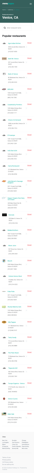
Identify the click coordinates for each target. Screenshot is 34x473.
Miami (4, 444)
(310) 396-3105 (12, 159)
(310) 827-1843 (12, 269)
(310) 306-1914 (12, 128)
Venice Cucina (12, 399)
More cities (25, 448)
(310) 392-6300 (12, 407)
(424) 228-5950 (12, 238)
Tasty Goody (12, 337)
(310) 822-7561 (12, 376)
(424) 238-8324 (12, 315)
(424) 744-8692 (12, 391)
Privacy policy (6, 460)
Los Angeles (5, 442)
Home (4, 9)
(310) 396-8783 (12, 174)
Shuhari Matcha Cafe (14, 307)
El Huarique (11, 135)
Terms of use (6, 457)
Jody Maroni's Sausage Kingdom (15, 182)
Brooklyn (14, 440)
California (10, 9)
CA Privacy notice (7, 462)
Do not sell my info (8, 464)
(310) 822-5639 (12, 191)
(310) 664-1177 (12, 113)
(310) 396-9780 (12, 361)
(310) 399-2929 (12, 254)
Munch (10, 261)
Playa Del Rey (25, 446)
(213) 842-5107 (12, 330)
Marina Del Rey (6, 448)
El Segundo (5, 446)
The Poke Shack (13, 353)
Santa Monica (25, 444)
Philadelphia (25, 442)
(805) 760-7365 (12, 97)
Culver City (15, 444)
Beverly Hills (15, 448)
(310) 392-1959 (12, 67)
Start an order (28, 48)
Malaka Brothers (13, 230)
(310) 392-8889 (12, 346)
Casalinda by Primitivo (15, 105)
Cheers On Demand (14, 120)
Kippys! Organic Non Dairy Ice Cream (16, 198)
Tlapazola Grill (12, 368)
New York (4, 440)
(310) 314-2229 (12, 422)
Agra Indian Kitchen (14, 43)
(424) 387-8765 (12, 208)
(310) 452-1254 (12, 143)
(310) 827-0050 (12, 51)
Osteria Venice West (15, 276)
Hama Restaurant (13, 166)
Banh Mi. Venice (13, 59)
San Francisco (15, 442)
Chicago (24, 440)
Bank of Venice (13, 74)
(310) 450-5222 (12, 82)
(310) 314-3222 (12, 284)
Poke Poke (11, 291)
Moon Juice (12, 245)
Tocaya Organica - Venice (16, 383)
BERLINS (10, 89)
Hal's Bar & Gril (12, 150)
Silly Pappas (12, 322)
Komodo (11, 215)
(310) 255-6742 (13, 223)
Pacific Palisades (16, 446)
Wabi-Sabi (11, 414)
